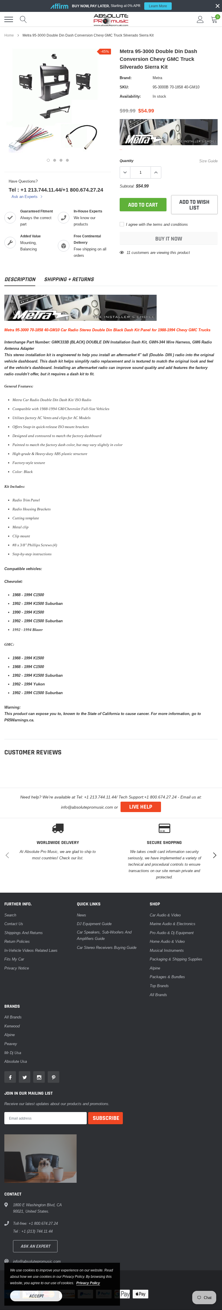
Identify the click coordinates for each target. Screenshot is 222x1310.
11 (128, 252)
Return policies (17, 941)
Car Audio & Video (165, 915)
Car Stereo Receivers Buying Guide (106, 947)
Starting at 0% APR (119, 5)
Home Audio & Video (167, 941)
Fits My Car (14, 959)
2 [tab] (54, 160)
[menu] (8, 19)
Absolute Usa (15, 1061)
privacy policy (88, 1283)
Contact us (13, 923)
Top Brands (159, 985)
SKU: (124, 87)
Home (9, 35)
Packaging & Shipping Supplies (176, 959)
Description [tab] (19, 279)
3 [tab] (61, 160)
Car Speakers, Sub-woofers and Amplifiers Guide (104, 935)
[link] (10, 1077)
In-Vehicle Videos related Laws (31, 950)
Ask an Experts (25, 196)
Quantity (127, 161)
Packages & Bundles (167, 976)
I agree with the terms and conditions (156, 224)
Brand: (126, 77)
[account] (200, 19)
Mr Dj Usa (12, 1052)
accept (36, 1296)
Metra (157, 77)
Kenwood (12, 1026)
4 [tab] (67, 160)
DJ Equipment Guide (94, 923)
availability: (130, 96)
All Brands (158, 994)
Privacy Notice (16, 968)
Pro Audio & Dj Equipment (172, 932)
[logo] (111, 19)
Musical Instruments (167, 950)
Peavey (10, 1043)
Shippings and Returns (23, 932)
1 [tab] (48, 160)
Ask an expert (35, 1246)
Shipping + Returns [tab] (69, 279)
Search (10, 915)
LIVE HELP (140, 807)
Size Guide (208, 161)
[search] (23, 19)
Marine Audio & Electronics (172, 923)
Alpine (155, 968)
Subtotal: (127, 186)
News (81, 915)
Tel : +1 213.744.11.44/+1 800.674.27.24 (56, 190)
